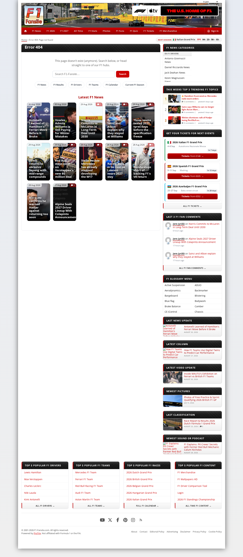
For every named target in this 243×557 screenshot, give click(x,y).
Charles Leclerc (32, 486)
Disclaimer (185, 531)
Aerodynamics (173, 290)
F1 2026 (51, 30)
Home (24, 39)
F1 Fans (120, 30)
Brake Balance (173, 306)
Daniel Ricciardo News (177, 67)
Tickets (193, 156)
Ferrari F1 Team (84, 479)
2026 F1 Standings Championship (196, 499)
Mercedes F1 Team (85, 472)
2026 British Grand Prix (139, 479)
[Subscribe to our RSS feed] (140, 520)
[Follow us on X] (110, 520)
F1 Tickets (148, 30)
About (134, 531)
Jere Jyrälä (179, 223)
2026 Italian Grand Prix (139, 499)
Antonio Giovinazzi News (175, 60)
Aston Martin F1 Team (87, 499)
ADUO (198, 285)
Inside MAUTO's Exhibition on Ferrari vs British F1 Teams (200, 375)
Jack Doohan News (175, 72)
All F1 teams (95, 505)
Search (122, 74)
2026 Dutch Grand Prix (138, 472)
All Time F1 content (197, 505)
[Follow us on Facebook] (117, 520)
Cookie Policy (215, 531)
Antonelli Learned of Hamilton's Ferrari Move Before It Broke (201, 328)
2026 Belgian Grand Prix (139, 486)
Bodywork (200, 301)
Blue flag (169, 301)
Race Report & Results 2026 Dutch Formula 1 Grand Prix (199, 422)
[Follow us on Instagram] (133, 520)
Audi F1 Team (82, 492)
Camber (199, 306)
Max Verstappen (33, 479)
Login (180, 492)
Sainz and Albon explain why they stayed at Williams (194, 255)
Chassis (199, 311)
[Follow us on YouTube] (102, 520)
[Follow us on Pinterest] (125, 520)
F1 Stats (93, 30)
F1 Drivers (76, 84)
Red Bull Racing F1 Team (89, 486)
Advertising (172, 531)
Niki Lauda (30, 492)
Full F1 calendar (146, 505)
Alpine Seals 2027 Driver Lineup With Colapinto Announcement (194, 240)
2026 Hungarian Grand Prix (141, 492)
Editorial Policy (157, 531)
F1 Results (58, 84)
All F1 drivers (44, 505)
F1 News (36, 30)
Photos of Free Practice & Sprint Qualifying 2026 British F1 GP (201, 398)
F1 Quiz (134, 30)
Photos (106, 30)
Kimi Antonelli (32, 499)
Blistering (200, 295)
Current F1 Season (134, 84)
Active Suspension (175, 285)
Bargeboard (171, 295)
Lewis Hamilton (32, 472)
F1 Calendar (112, 84)
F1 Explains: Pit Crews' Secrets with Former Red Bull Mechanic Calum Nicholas (201, 447)
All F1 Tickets (192, 206)
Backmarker (201, 290)
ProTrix (37, 533)
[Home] (25, 31)
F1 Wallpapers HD (187, 479)
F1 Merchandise (168, 30)
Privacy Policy (199, 531)
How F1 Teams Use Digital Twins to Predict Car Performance (202, 351)
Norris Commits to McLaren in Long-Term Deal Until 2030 (196, 225)
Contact (143, 531)
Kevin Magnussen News (175, 79)
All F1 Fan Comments (191, 268)
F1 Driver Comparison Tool (192, 486)
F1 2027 (64, 30)
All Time (78, 30)
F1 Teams (93, 84)
